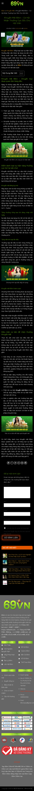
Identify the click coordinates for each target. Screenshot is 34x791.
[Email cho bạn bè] (18, 462)
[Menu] (2, 3)
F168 (3, 632)
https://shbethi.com (8, 630)
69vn (3, 11)
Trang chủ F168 (25, 630)
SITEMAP (17, 762)
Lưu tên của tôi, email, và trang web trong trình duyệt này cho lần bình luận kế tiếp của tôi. (17, 531)
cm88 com (24, 632)
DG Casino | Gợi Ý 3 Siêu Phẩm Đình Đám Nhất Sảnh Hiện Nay (18, 576)
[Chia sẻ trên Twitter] (15, 462)
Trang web (7, 519)
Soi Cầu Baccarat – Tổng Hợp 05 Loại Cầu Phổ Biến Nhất (19, 582)
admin (25, 28)
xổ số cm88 (12, 634)
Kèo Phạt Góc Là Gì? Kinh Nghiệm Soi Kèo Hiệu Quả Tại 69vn (19, 555)
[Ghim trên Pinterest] (22, 462)
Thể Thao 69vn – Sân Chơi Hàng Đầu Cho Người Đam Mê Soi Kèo (19, 570)
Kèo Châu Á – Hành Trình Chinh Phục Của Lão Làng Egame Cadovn (18, 562)
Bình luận (7, 485)
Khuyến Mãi (10, 11)
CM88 (17, 632)
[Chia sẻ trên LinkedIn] (25, 462)
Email (6, 510)
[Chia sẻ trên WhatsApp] (8, 462)
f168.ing (8, 632)
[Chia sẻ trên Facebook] (11, 462)
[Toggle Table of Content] (20, 73)
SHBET (11, 627)
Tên (5, 501)
